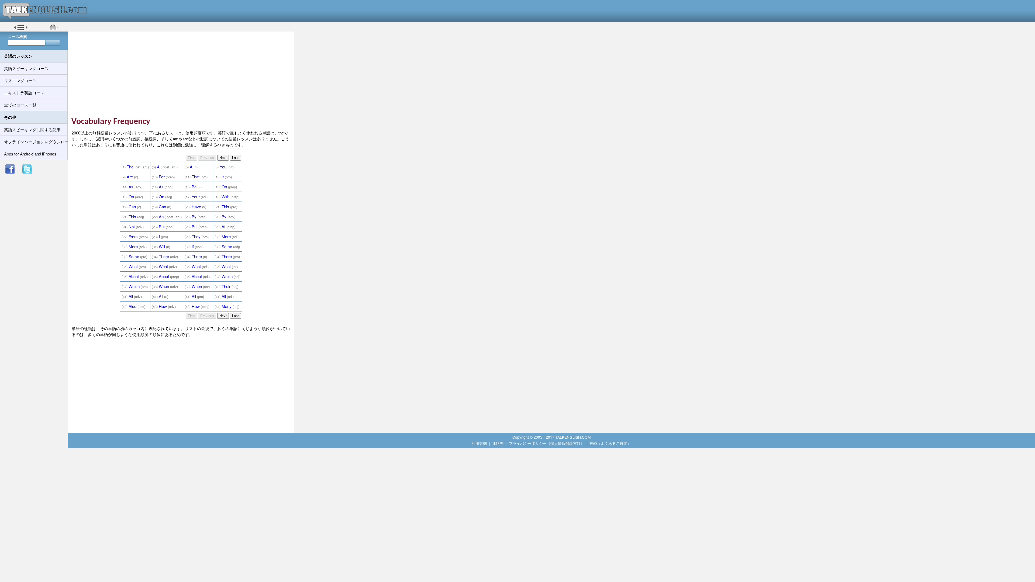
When (164, 286)
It (223, 176)
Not (132, 226)
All (131, 296)
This (225, 206)
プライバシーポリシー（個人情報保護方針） (546, 443)
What (133, 266)
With (225, 196)
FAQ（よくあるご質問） (610, 443)
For (162, 176)
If (193, 246)
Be (194, 186)
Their (226, 286)
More (226, 236)
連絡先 (497, 443)
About (134, 276)
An (161, 216)
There (164, 256)
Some (227, 246)
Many (227, 306)
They (196, 236)
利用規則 (479, 443)
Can (132, 206)
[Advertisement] (182, 74)
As (131, 186)
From (133, 236)
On (224, 186)
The (130, 166)
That (195, 176)
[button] (20, 29)
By (194, 216)
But (162, 226)
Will (162, 246)
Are (130, 176)
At (223, 226)
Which (227, 276)
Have (196, 206)
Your (196, 196)
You (223, 166)
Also (132, 306)
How (163, 306)
